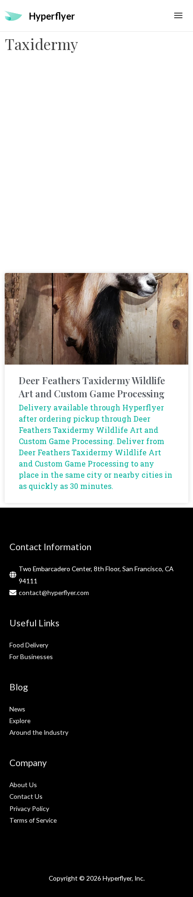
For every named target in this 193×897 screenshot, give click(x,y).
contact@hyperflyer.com (54, 592)
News (17, 709)
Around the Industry (38, 732)
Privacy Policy (29, 808)
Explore (19, 721)
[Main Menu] (178, 15)
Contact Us (26, 796)
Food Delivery (28, 645)
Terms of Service (33, 820)
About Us (23, 785)
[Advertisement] (96, 167)
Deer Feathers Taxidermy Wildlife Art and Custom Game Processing (92, 387)
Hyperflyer (52, 16)
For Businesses (31, 656)
